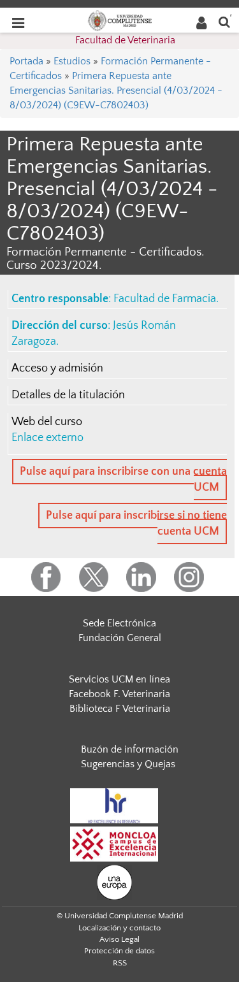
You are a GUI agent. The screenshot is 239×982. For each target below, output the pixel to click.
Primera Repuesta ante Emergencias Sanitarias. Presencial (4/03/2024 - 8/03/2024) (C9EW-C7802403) (116, 90)
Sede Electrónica (119, 623)
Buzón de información (129, 749)
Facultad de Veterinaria (125, 40)
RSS (120, 962)
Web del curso (46, 421)
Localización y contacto (119, 927)
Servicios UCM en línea (119, 679)
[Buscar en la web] (224, 21)
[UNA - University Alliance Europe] (114, 881)
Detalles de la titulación (68, 395)
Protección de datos (119, 950)
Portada (26, 61)
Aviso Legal (119, 939)
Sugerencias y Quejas (128, 764)
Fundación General (119, 638)
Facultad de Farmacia (164, 298)
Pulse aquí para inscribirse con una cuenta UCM (123, 479)
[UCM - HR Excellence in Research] (114, 805)
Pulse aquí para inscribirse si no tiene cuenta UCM (136, 523)
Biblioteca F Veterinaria (119, 708)
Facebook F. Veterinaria (119, 694)
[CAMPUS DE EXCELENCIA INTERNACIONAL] (114, 843)
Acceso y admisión (57, 368)
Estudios (72, 61)
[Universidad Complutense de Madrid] (119, 19)
